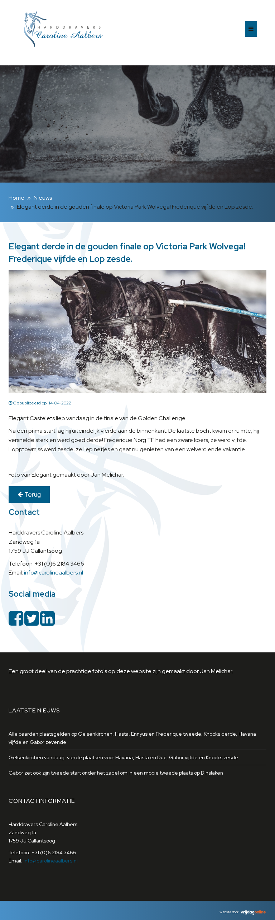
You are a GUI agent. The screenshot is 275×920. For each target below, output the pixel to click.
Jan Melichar (216, 671)
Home (16, 198)
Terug (32, 494)
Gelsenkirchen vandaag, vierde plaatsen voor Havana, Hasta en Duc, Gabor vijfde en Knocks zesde (123, 757)
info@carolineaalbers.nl (53, 572)
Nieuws (43, 198)
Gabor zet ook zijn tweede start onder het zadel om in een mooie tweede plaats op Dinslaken (116, 773)
